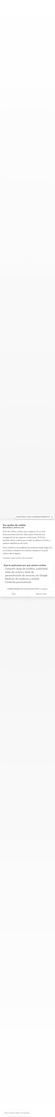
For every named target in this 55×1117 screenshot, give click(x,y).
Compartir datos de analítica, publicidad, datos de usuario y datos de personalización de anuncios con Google (26, 572)
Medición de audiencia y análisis (22, 578)
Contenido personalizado (18, 582)
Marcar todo (41, 593)
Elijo (14, 593)
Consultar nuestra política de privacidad (17, 558)
